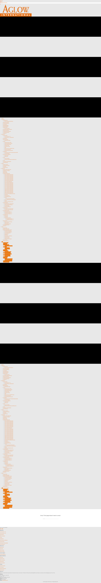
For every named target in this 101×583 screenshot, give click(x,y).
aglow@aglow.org (5, 580)
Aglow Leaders (2, 551)
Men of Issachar (2, 535)
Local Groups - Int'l (3, 533)
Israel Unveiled (2, 562)
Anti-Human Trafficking (3, 540)
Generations (2, 534)
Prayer (1, 537)
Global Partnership (3, 568)
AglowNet (1, 557)
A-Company (2, 567)
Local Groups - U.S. (3, 531)
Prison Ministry (2, 544)
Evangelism (2, 538)
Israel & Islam (2, 541)
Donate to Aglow (2, 565)
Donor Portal (2, 569)
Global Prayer (2, 558)
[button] (0, 4)
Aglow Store (2, 547)
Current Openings (3, 554)
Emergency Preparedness (4, 542)
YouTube (1, 548)
